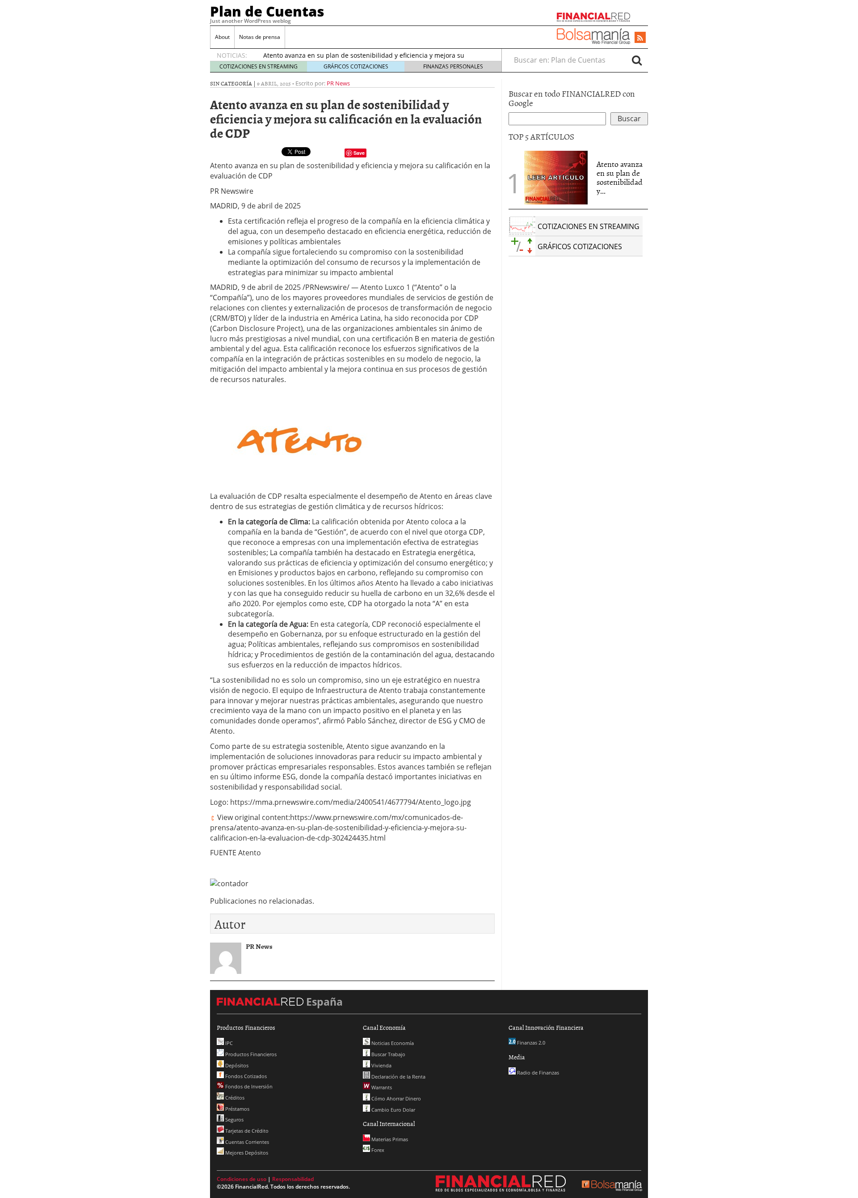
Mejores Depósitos (246, 1152)
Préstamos (236, 1108)
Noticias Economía (392, 1043)
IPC (228, 1043)
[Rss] (640, 38)
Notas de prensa (259, 37)
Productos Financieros (250, 1054)
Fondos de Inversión (248, 1086)
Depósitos (236, 1065)
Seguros (234, 1119)
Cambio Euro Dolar (392, 1109)
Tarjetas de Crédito (246, 1130)
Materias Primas (389, 1139)
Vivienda (380, 1065)
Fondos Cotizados (245, 1076)
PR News (338, 83)
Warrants (381, 1087)
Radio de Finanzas (537, 1072)
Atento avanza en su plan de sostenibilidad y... (620, 177)
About (222, 37)
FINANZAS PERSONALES (453, 66)
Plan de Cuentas (267, 11)
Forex (377, 1150)
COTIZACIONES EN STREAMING (258, 66)
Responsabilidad (293, 1179)
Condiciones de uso (241, 1179)
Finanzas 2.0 (530, 1042)
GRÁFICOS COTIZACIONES (356, 66)
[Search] (636, 60)
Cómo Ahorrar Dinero (395, 1098)
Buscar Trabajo (387, 1054)
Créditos (234, 1097)
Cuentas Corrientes (246, 1142)
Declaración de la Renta (397, 1076)
